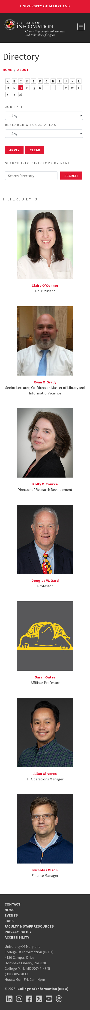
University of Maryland (45, 6)
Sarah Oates (45, 677)
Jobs (9, 920)
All (20, 95)
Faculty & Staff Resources (29, 926)
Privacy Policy (18, 931)
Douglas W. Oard (45, 580)
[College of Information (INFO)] (35, 27)
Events (11, 915)
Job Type (14, 106)
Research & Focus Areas (31, 124)
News (9, 909)
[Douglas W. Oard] (45, 539)
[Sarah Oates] (45, 635)
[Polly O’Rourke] (45, 442)
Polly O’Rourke (45, 484)
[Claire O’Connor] (45, 244)
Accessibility (17, 937)
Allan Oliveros (45, 773)
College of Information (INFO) (43, 988)
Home (7, 70)
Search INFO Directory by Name (38, 163)
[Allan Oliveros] (45, 732)
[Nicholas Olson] (45, 828)
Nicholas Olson (45, 870)
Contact (13, 904)
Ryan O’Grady (45, 382)
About (23, 70)
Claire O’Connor (45, 285)
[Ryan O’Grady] (45, 340)
